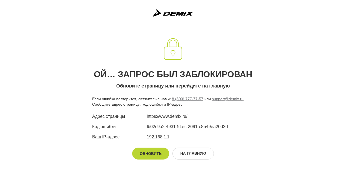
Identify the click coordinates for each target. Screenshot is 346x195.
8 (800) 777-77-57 (187, 99)
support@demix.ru (228, 99)
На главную (193, 153)
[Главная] (173, 13)
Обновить (151, 153)
